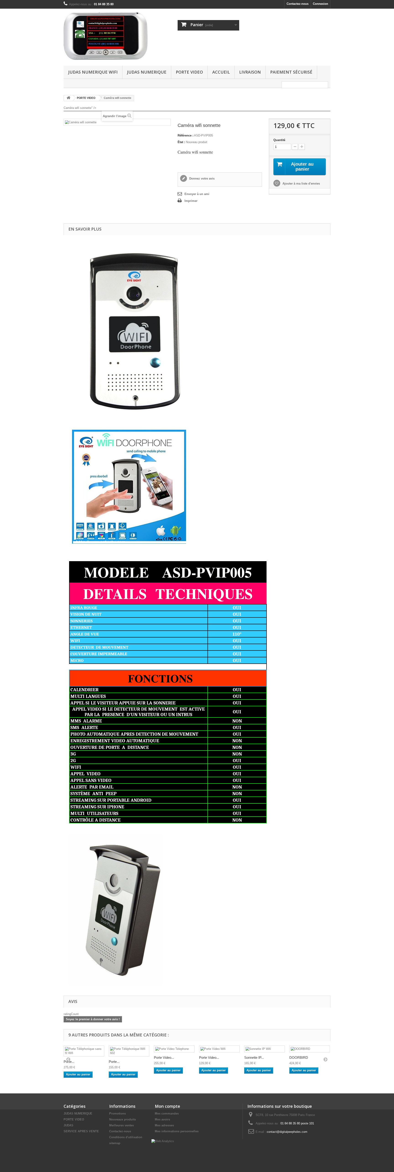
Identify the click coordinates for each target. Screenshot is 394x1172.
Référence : (185, 135)
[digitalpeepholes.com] (106, 36)
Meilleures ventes (121, 1125)
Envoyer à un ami (196, 194)
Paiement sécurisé (291, 72)
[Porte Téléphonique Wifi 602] (129, 1051)
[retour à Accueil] (68, 98)
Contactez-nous (297, 3)
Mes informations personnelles (177, 1131)
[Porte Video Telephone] (174, 1049)
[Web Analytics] (162, 1141)
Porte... (69, 1062)
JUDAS (68, 1125)
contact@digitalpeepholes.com (287, 1131)
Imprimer (190, 201)
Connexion (320, 3)
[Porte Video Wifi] (219, 1049)
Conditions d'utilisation (125, 1137)
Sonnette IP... (254, 1057)
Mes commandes (167, 1113)
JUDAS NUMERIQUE (146, 72)
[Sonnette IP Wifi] (264, 1049)
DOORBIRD (298, 1057)
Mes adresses (164, 1125)
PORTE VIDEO (189, 72)
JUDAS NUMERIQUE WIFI (93, 72)
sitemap (114, 1143)
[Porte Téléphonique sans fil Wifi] (84, 1051)
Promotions (117, 1113)
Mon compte (167, 1106)
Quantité (279, 140)
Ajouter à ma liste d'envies (301, 183)
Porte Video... (164, 1057)
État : (181, 142)
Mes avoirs (162, 1119)
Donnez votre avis (201, 178)
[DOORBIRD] (309, 1049)
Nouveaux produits (122, 1119)
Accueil (221, 72)
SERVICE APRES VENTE (81, 1131)
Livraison (250, 72)
